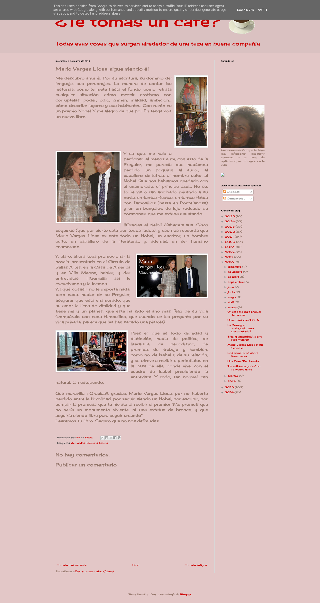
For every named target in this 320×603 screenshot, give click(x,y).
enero (232, 380)
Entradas (233, 191)
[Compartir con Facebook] (115, 438)
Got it (263, 9)
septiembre (236, 282)
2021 (230, 236)
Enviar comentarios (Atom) (94, 571)
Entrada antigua (196, 565)
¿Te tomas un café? (138, 21)
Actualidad (78, 442)
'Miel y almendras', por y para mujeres (244, 338)
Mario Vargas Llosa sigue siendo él (245, 346)
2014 (229, 392)
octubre (234, 276)
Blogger (185, 594)
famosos (92, 442)
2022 (230, 231)
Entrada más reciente (71, 565)
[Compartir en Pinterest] (119, 438)
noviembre (235, 271)
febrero (233, 375)
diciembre (235, 266)
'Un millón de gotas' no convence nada (243, 368)
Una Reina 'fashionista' (243, 361)
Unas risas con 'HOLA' (243, 320)
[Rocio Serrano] (222, 175)
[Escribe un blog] (106, 438)
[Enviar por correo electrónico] (102, 438)
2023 (230, 226)
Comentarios (235, 198)
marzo (232, 307)
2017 (229, 257)
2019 (230, 246)
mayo (232, 297)
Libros (103, 442)
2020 (230, 241)
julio (231, 287)
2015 (230, 387)
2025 (230, 216)
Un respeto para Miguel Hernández (244, 313)
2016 (230, 262)
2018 (229, 252)
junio (232, 292)
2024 (230, 221)
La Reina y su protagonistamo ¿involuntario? (240, 328)
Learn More (245, 9)
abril (231, 302)
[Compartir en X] (111, 438)
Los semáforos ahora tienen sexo (242, 354)
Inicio (135, 565)
